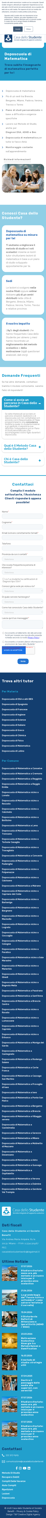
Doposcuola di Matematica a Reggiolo (22, 779)
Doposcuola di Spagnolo (15, 704)
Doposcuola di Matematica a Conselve (22, 768)
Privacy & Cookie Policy (27, 1511)
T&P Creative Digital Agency (26, 1514)
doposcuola (8, 1498)
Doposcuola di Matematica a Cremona (22, 773)
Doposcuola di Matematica (16, 746)
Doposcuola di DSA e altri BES (17, 699)
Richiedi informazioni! (17, 159)
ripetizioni (7, 1489)
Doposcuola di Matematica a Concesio (22, 855)
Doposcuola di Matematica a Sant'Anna (22, 996)
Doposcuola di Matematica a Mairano (21, 886)
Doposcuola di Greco (13, 730)
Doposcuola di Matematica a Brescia (21, 1111)
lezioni (5, 1493)
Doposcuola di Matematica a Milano (20, 1138)
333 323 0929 (12, 1455)
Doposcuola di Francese (14, 709)
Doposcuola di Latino (13, 751)
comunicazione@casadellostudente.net (24, 1461)
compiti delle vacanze (14, 1481)
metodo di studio (11, 1473)
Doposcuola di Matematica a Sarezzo (21, 1133)
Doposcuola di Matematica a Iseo (19, 1092)
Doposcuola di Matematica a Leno (20, 825)
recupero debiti (10, 1477)
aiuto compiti (9, 1485)
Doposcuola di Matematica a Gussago (22, 1165)
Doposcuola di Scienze (14, 720)
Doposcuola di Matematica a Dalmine (21, 1184)
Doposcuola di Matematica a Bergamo (22, 1106)
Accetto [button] (17, 29)
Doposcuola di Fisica (13, 740)
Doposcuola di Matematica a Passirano (22, 990)
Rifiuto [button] (28, 29)
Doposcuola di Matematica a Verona (21, 1178)
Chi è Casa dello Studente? (16, 460)
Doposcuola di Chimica (14, 735)
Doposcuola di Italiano (13, 725)
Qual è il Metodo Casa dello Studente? (20, 447)
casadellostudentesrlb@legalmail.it (21, 1252)
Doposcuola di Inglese (13, 714)
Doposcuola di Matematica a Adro (20, 1160)
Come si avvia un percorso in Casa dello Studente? (20, 403)
